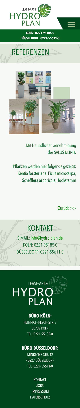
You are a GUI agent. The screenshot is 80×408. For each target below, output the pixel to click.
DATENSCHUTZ (40, 397)
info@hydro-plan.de (47, 238)
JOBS (40, 385)
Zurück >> (67, 208)
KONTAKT (40, 379)
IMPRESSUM (40, 391)
